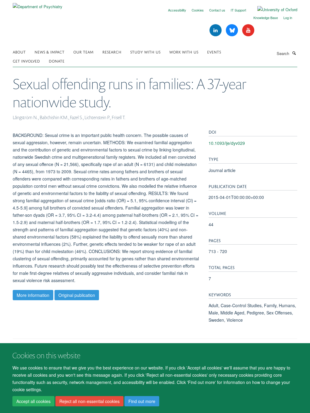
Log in (287, 17)
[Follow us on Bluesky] (232, 30)
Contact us (217, 10)
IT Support (238, 10)
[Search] (294, 53)
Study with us (145, 51)
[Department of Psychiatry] (37, 4)
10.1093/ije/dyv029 (227, 143)
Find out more (141, 401)
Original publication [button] (76, 295)
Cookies (198, 10)
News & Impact (49, 51)
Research (111, 51)
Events (214, 51)
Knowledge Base (265, 17)
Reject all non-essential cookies (89, 401)
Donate (56, 60)
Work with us (183, 51)
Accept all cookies (33, 401)
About (19, 51)
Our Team (83, 51)
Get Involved (26, 60)
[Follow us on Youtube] (248, 30)
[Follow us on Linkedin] (216, 30)
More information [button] (33, 295)
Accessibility (177, 10)
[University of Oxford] (272, 9)
